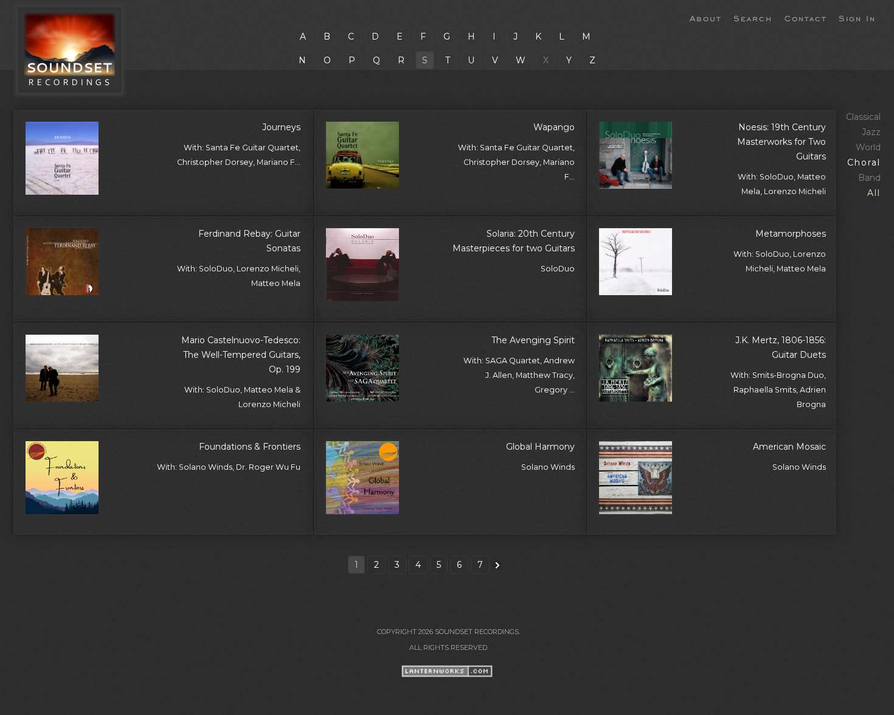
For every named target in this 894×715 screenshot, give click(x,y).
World (868, 147)
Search (752, 18)
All (874, 192)
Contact (805, 18)
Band (869, 177)
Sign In (857, 18)
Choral (864, 162)
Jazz (871, 132)
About (705, 18)
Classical (863, 116)
